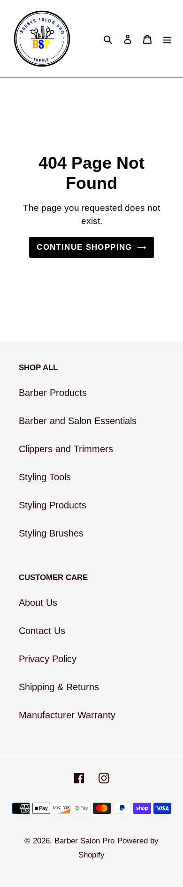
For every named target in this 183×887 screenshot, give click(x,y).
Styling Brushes (51, 533)
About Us (38, 602)
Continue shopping (84, 247)
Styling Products (52, 505)
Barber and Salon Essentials (78, 421)
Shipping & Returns (59, 687)
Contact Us (42, 631)
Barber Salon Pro (84, 840)
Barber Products (53, 393)
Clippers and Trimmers (66, 449)
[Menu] (167, 39)
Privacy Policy (47, 659)
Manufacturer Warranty (67, 715)
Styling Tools (45, 477)
